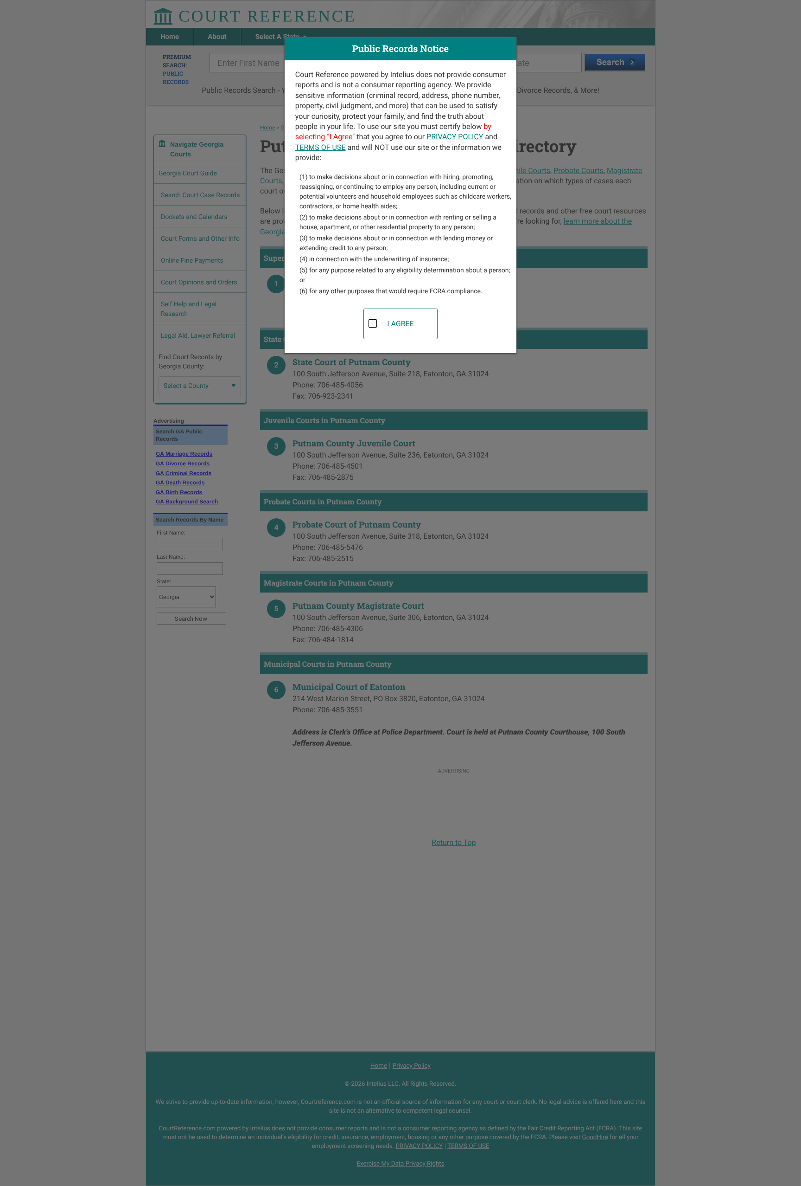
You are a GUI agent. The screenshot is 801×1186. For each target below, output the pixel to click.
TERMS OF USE (320, 147)
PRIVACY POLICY (454, 136)
